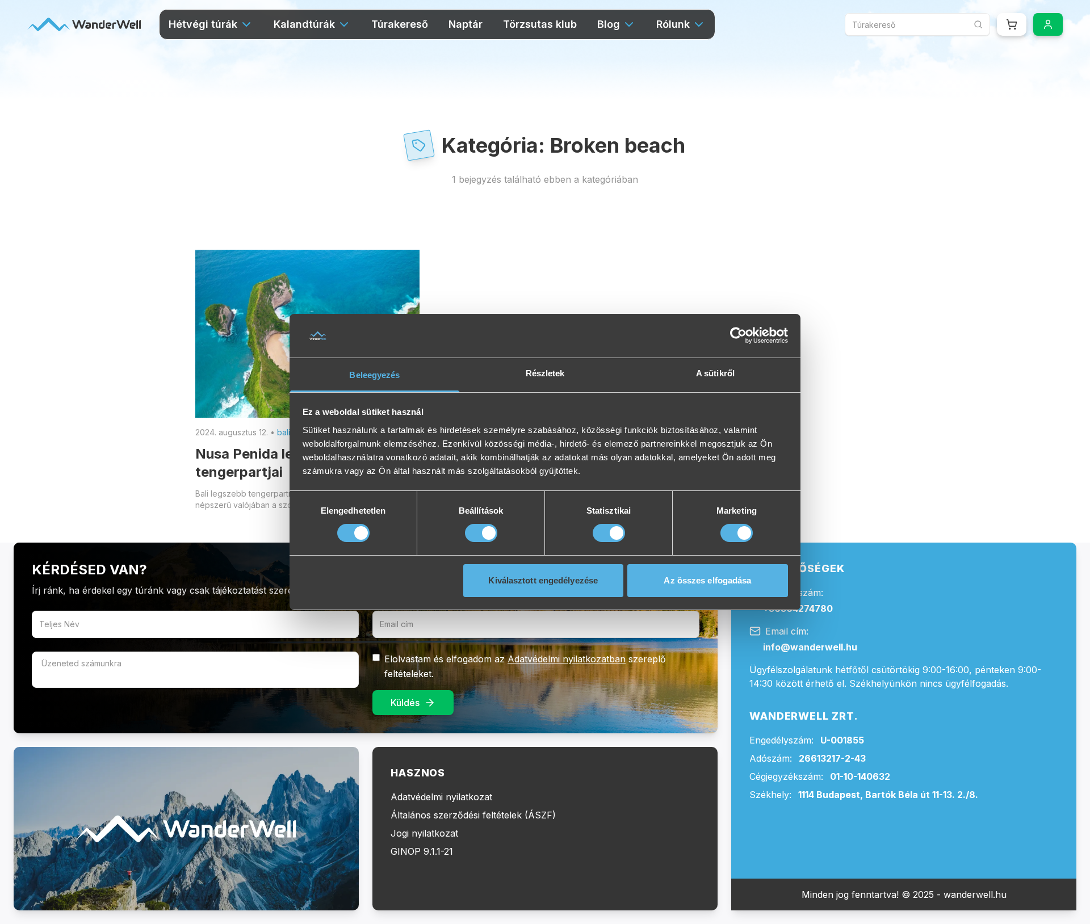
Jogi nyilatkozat (424, 833)
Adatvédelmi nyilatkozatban (567, 659)
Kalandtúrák (304, 24)
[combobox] (917, 24)
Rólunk (673, 24)
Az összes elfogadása (707, 580)
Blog (608, 24)
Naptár (465, 24)
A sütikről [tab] (715, 373)
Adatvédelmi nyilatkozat (441, 797)
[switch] (481, 533)
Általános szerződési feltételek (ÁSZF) (473, 815)
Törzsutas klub (540, 24)
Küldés (405, 702)
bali (283, 432)
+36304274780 (798, 608)
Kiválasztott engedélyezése (543, 580)
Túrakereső (399, 24)
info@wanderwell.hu (810, 647)
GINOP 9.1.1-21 (422, 851)
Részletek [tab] (545, 373)
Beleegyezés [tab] (374, 375)
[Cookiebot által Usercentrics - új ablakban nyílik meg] (738, 335)
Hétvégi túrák (203, 24)
